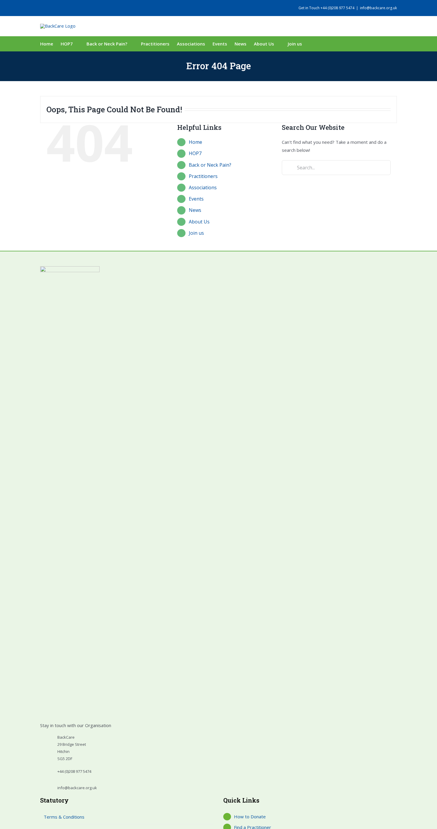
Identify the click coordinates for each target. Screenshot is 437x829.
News (195, 210)
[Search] (317, 43)
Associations (203, 187)
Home (195, 142)
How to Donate (250, 816)
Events (196, 199)
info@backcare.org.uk (378, 7)
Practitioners (203, 176)
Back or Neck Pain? (210, 165)
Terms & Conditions (64, 817)
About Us (199, 221)
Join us (196, 233)
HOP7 (195, 153)
